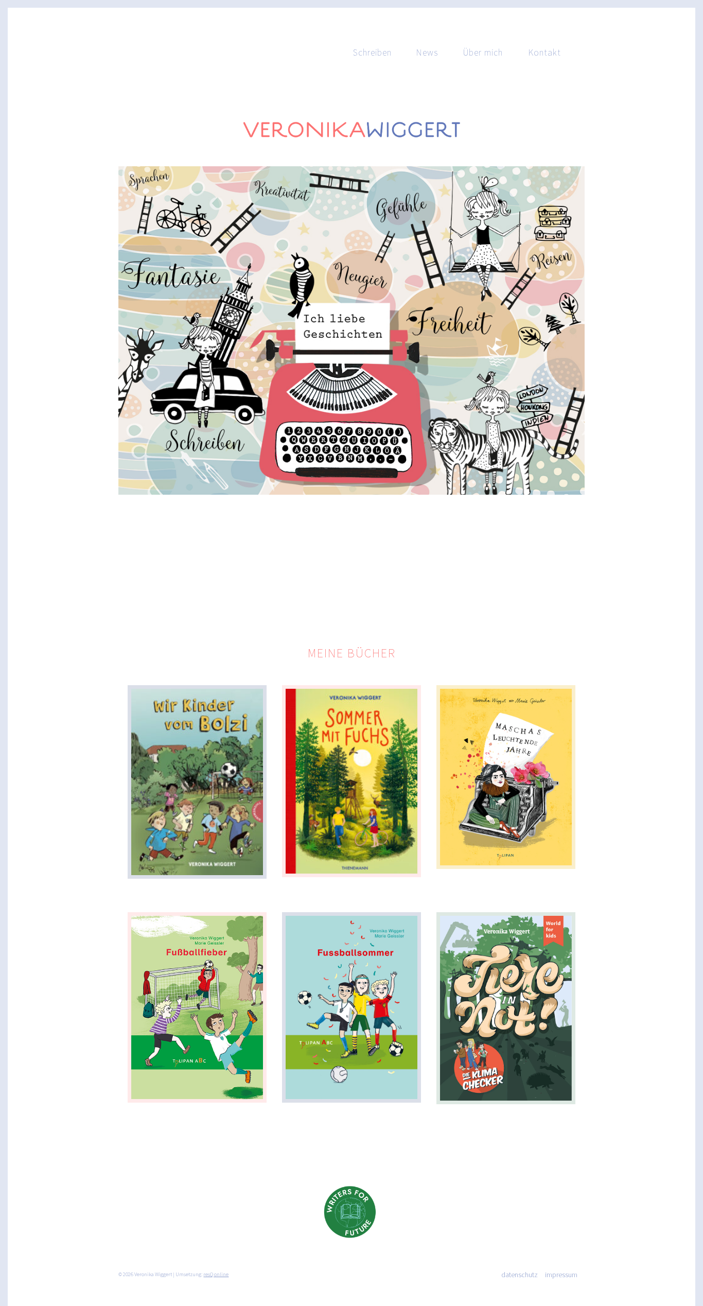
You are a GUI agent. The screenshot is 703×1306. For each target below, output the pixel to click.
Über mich (483, 52)
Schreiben (372, 52)
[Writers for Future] (351, 1246)
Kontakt (544, 52)
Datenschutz (519, 1274)
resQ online (216, 1274)
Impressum (561, 1274)
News (427, 52)
